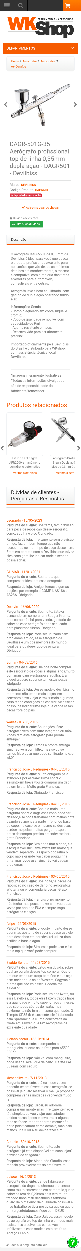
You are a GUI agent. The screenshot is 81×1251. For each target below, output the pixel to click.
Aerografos (48, 61)
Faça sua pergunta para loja (28, 1245)
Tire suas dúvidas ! (28, 224)
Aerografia (29, 61)
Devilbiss (28, 185)
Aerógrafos (18, 66)
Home (15, 61)
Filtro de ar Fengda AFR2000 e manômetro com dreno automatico (24, 462)
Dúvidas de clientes (25, 218)
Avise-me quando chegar (42, 208)
